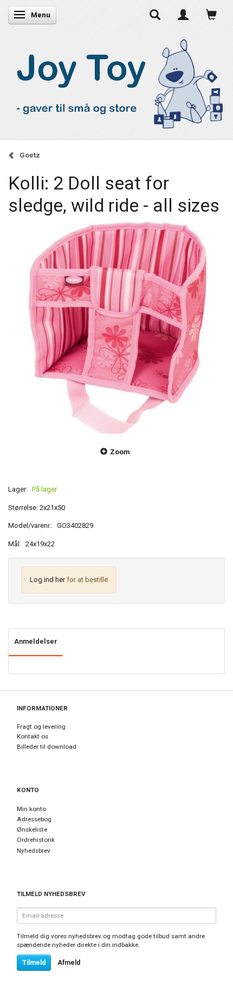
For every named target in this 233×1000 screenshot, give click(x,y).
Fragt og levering (41, 726)
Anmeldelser (35, 641)
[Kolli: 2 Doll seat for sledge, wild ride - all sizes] (116, 325)
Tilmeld (34, 962)
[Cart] (211, 15)
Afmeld (68, 962)
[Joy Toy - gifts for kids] (116, 81)
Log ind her (47, 580)
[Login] (183, 15)
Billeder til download (46, 746)
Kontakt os (32, 736)
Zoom (120, 452)
